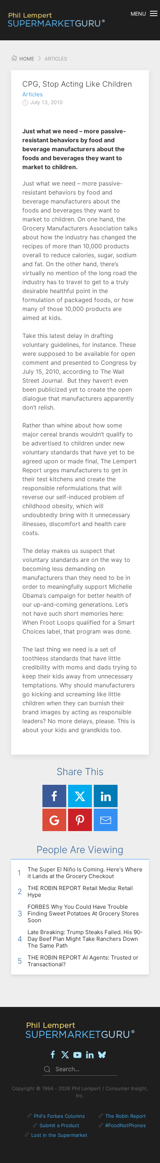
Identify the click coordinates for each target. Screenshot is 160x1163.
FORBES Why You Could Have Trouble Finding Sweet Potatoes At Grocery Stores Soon (83, 913)
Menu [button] (138, 13)
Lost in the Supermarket (59, 1135)
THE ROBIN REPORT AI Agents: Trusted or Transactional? (83, 961)
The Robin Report (125, 1116)
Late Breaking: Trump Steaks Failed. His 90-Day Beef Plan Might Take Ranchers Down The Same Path (85, 939)
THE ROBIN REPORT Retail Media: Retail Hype (80, 891)
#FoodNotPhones (125, 1125)
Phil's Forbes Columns (59, 1116)
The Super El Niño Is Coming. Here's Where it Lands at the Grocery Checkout (85, 873)
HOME (26, 59)
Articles (32, 94)
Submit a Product (59, 1125)
